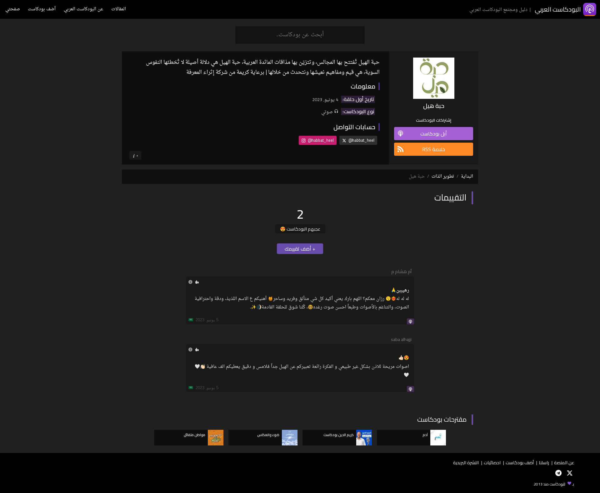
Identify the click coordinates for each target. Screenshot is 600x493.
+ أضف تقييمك (300, 248)
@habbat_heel (361, 140)
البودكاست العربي (558, 9)
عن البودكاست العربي (83, 9)
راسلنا (544, 462)
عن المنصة (564, 462)
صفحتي (12, 9)
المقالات (118, 9)
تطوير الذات (443, 176)
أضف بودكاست (42, 9)
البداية (467, 176)
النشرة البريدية (466, 462)
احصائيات (492, 462)
